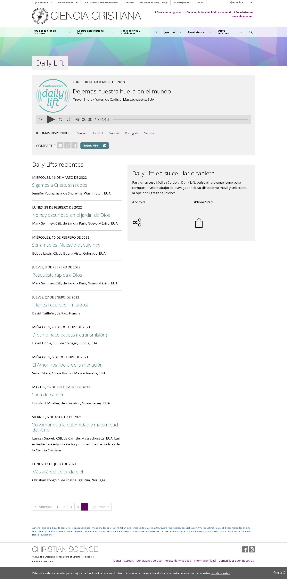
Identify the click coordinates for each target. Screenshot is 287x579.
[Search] (251, 32)
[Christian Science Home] (90, 16)
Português (131, 133)
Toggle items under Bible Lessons (76, 2)
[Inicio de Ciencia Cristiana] (65, 549)
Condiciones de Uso (149, 560)
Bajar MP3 (90, 145)
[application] (143, 119)
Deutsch (82, 133)
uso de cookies (220, 573)
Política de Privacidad (177, 560)
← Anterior (43, 506)
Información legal (205, 560)
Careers (129, 560)
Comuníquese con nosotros (236, 560)
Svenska (149, 133)
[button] (241, 2)
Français (114, 133)
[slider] (180, 119)
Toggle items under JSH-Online (51, 2)
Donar (117, 560)
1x (40, 119)
